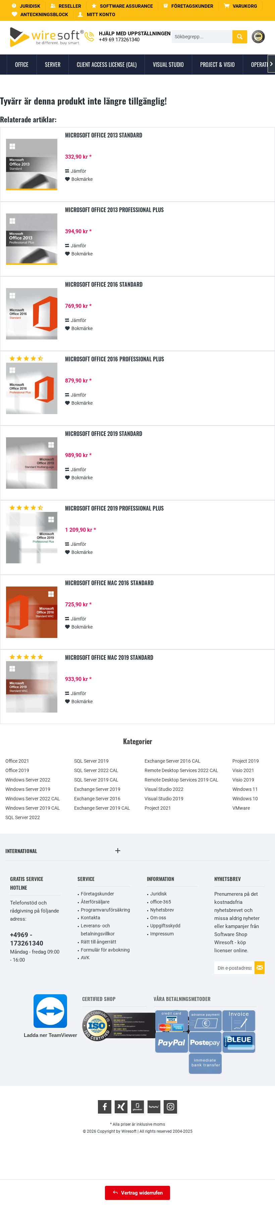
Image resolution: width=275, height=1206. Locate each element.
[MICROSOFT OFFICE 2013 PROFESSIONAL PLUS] (31, 239)
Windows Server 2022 (27, 779)
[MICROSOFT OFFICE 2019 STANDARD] (31, 463)
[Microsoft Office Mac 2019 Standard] (31, 687)
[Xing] (121, 1107)
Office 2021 (17, 761)
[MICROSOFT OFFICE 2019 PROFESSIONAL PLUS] (31, 537)
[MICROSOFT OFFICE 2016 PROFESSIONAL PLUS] (31, 388)
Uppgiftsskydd (165, 925)
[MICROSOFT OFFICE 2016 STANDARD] (31, 313)
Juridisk (158, 893)
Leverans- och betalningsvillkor (98, 929)
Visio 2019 (243, 779)
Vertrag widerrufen (142, 1193)
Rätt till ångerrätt (98, 941)
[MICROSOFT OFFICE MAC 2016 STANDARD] (31, 612)
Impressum (162, 933)
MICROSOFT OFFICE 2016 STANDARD (104, 284)
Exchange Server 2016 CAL (173, 761)
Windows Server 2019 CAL (32, 808)
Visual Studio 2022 (164, 789)
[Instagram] (170, 1107)
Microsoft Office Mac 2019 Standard (109, 657)
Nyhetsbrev (162, 910)
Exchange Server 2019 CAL (102, 808)
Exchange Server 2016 (97, 798)
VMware (241, 808)
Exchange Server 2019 (97, 789)
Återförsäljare (95, 901)
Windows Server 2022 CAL (32, 798)
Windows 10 (245, 798)
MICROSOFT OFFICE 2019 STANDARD (103, 434)
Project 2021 (158, 808)
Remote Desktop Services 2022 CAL (181, 770)
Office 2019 (17, 770)
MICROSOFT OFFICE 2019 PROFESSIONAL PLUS (114, 508)
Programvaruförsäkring (105, 910)
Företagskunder (97, 893)
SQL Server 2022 (22, 817)
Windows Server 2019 (27, 789)
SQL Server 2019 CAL (96, 779)
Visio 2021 (243, 770)
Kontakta (90, 917)
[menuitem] (241, 6)
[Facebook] (104, 1107)
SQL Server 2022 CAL (96, 770)
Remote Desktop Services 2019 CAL (181, 779)
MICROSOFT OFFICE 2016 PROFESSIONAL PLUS (114, 359)
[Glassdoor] (137, 1107)
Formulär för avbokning (105, 950)
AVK (85, 957)
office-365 (160, 901)
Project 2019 (245, 761)
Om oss (158, 917)
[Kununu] (154, 1107)
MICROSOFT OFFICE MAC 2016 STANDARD (109, 583)
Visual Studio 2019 (164, 798)
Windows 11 (245, 789)
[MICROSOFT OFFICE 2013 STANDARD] (31, 164)
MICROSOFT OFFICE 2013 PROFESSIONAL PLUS (114, 210)
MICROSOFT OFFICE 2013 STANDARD (103, 135)
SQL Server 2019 (91, 761)
